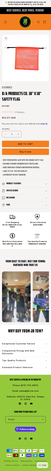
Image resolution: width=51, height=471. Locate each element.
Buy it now (25, 151)
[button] (5, 22)
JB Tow (15, 461)
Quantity (6, 129)
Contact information (30, 465)
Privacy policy (41, 461)
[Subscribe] (42, 419)
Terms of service (13, 465)
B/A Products (7, 87)
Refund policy (26, 461)
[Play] (47, 296)
